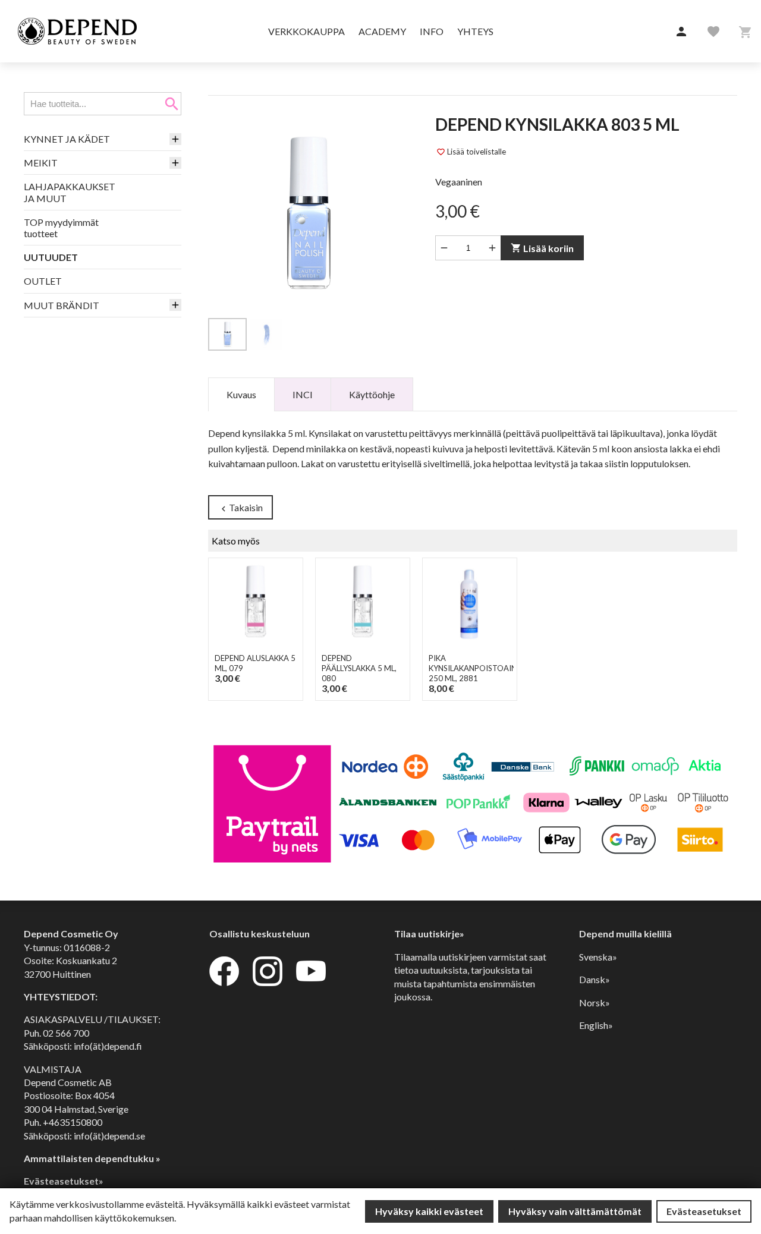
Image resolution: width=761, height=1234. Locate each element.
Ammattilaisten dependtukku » (92, 1158)
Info (432, 31)
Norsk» (594, 1002)
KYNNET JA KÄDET (67, 138)
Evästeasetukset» (63, 1180)
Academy (382, 31)
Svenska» (598, 956)
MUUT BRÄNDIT (61, 305)
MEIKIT (41, 162)
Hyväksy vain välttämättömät (574, 1211)
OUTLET (43, 281)
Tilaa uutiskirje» (429, 933)
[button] (681, 32)
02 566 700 (66, 1032)
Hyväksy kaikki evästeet (429, 1211)
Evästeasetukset (703, 1211)
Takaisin (240, 508)
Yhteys (475, 31)
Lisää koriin (542, 248)
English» (596, 1025)
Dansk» (594, 979)
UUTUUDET (51, 257)
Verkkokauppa (306, 31)
